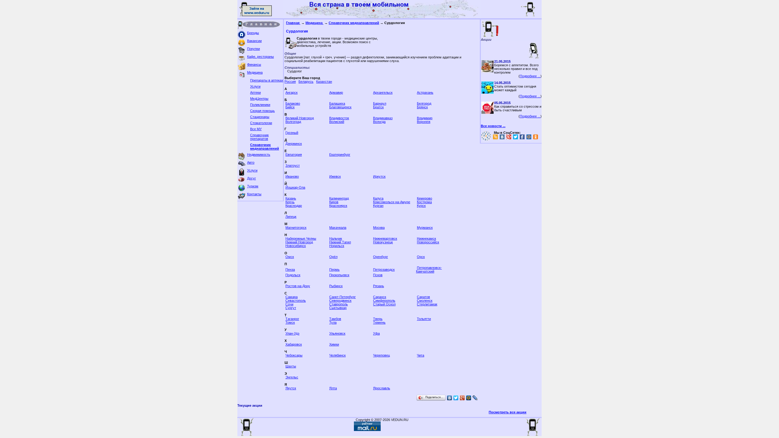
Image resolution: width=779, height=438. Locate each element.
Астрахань (425, 92)
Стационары (259, 117)
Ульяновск (337, 333)
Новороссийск (428, 242)
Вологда (379, 121)
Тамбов (335, 319)
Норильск (336, 246)
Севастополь (295, 300)
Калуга (378, 198)
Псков (378, 275)
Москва (379, 227)
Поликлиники (260, 104)
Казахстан (324, 81)
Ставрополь (338, 304)
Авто (250, 162)
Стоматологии (261, 123)
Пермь (334, 269)
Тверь (378, 319)
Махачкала (337, 227)
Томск (290, 322)
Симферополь (384, 300)
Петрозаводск (384, 269)
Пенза (290, 269)
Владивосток (339, 118)
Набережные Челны (300, 238)
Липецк (290, 216)
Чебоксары (293, 355)
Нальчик (335, 238)
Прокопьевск (339, 275)
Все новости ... (493, 126)
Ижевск (335, 176)
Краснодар (293, 205)
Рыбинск (336, 286)
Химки (334, 344)
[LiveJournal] (475, 398)
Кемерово (424, 198)
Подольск (292, 275)
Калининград (339, 198)
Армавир (336, 92)
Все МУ (256, 129)
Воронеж (423, 121)
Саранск (379, 297)
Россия (290, 81)
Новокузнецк (383, 242)
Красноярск (338, 205)
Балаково (292, 103)
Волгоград (293, 121)
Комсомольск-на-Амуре (391, 202)
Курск (421, 205)
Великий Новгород (299, 118)
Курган (378, 205)
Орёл (333, 257)
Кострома (424, 202)
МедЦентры (259, 98)
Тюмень (379, 322)
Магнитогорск (295, 227)
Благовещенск (340, 107)
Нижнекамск (426, 238)
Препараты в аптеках (266, 80)
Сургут (290, 308)
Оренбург (380, 257)
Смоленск (424, 300)
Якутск (290, 388)
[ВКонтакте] (449, 398)
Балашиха (337, 103)
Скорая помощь (262, 111)
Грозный (291, 132)
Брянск (422, 107)
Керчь (290, 202)
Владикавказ (383, 118)
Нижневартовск (385, 238)
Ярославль (381, 388)
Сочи (289, 304)
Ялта (333, 388)
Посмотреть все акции (507, 412)
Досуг (251, 178)
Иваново (292, 176)
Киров (333, 202)
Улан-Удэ (292, 333)
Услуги (255, 86)
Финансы (254, 64)
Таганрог (292, 319)
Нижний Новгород (299, 242)
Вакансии (254, 41)
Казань (290, 198)
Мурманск (425, 227)
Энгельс (291, 377)
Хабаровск (293, 344)
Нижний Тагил (340, 242)
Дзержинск (293, 143)
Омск (289, 257)
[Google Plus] (462, 398)
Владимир (424, 118)
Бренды (253, 33)
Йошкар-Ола (295, 187)
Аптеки (255, 92)
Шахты (290, 366)
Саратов (423, 297)
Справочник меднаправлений (264, 146)
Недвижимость (258, 154)
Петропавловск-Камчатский (429, 269)
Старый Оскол (384, 304)
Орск (421, 257)
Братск (378, 107)
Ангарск (291, 92)
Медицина (255, 72)
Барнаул (379, 103)
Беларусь (306, 81)
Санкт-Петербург (342, 297)
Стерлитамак (427, 304)
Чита (420, 355)
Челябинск (337, 355)
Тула (333, 322)
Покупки (253, 48)
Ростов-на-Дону (297, 286)
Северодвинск (340, 300)
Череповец (381, 355)
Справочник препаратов (259, 137)
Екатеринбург (339, 154)
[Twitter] (456, 398)
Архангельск (383, 92)
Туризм (252, 186)
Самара (291, 297)
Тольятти (424, 319)
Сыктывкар (338, 308)
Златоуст (292, 165)
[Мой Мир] (469, 398)
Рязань (378, 286)
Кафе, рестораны (260, 56)
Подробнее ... (530, 76)
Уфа (376, 333)
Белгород (424, 103)
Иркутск (379, 176)
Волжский (336, 121)
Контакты (254, 194)
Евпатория (293, 154)
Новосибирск (295, 246)
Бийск (290, 107)
